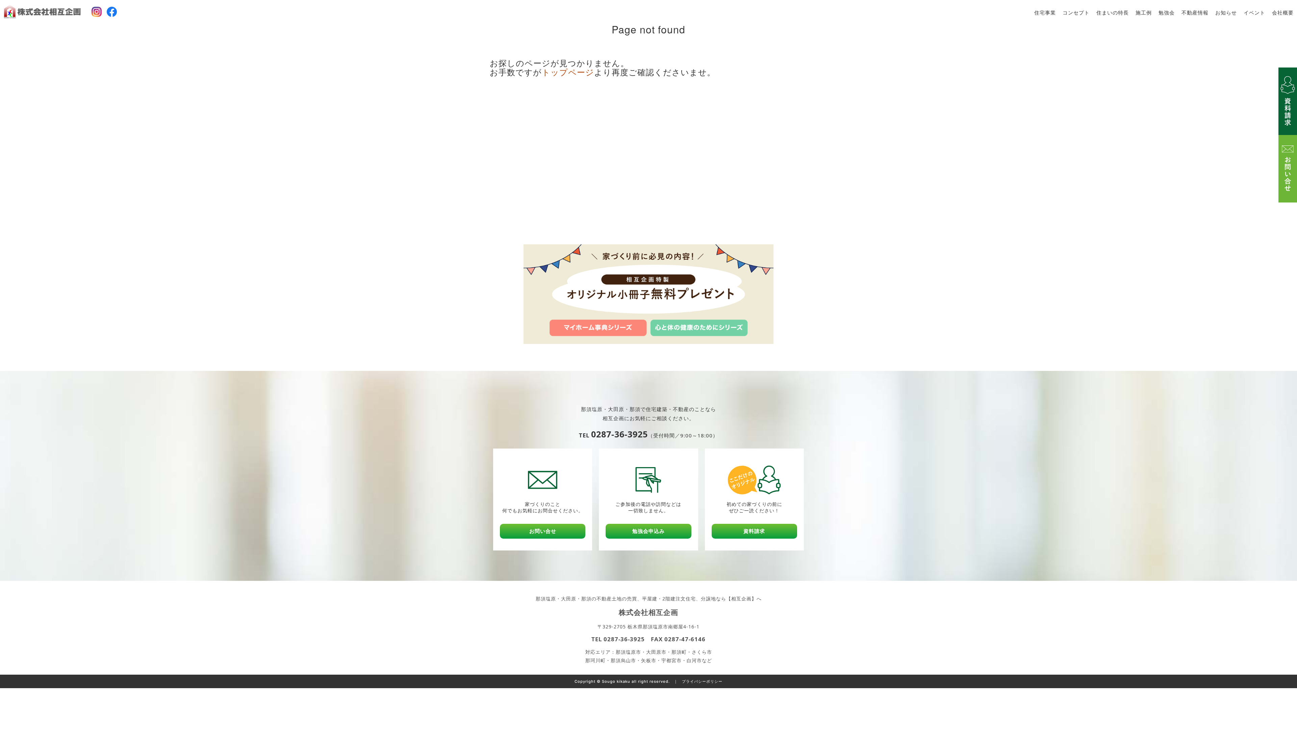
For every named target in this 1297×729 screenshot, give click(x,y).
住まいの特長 (1112, 12)
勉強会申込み (648, 531)
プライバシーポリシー (702, 681)
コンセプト (1076, 12)
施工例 (1144, 12)
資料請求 (754, 531)
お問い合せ (542, 531)
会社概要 (1283, 12)
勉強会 (1167, 12)
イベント (1254, 12)
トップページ (568, 72)
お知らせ (1226, 12)
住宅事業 (1045, 12)
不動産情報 (1195, 12)
